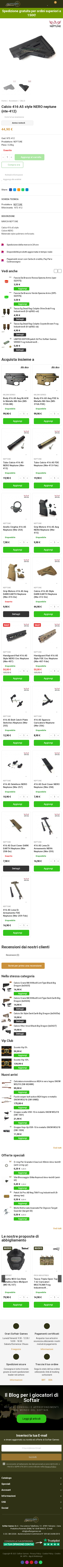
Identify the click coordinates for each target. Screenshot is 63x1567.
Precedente (52, 100)
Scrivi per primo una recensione (25, 965)
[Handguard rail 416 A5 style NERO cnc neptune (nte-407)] (16, 636)
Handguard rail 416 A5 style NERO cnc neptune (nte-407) (16, 658)
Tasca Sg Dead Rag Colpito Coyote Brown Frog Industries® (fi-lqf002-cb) (36, 325)
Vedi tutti (57, 1148)
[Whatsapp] (40, 1562)
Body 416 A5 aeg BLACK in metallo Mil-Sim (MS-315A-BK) (15, 401)
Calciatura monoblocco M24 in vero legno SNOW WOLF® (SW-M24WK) (37, 1082)
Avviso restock (18, 123)
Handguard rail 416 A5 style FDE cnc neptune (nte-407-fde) (46, 658)
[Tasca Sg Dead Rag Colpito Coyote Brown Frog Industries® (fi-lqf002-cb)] (6, 327)
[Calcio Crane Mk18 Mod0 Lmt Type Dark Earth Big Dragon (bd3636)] (6, 1002)
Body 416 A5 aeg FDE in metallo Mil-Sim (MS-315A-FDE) (46, 401)
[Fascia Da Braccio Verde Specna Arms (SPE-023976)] (6, 297)
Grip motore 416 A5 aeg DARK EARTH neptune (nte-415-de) (15, 594)
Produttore (6, 204)
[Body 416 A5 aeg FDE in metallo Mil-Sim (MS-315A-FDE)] (47, 379)
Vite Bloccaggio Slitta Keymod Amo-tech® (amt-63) (37, 1178)
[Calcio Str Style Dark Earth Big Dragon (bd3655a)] (6, 1017)
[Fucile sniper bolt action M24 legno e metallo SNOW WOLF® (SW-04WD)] (6, 1100)
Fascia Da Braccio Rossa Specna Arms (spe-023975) (35, 279)
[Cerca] (42, 4)
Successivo (59, 100)
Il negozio (16, 1349)
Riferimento (7, 208)
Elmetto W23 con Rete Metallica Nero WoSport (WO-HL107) (15, 1282)
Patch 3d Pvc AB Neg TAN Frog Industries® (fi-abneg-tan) (36, 1194)
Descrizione (8, 216)
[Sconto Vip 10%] (6, 1064)
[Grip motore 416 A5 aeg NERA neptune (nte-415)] (47, 508)
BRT (43, 1380)
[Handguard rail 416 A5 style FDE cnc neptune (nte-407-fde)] (47, 636)
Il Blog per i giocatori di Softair (31, 1397)
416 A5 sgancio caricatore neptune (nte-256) (44, 723)
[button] (4, 49)
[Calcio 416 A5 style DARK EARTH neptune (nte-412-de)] (47, 572)
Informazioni (47, 1349)
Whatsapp (22, 189)
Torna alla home (55, 100)
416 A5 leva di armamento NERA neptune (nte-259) (44, 848)
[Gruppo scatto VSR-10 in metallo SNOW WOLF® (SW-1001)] (6, 1116)
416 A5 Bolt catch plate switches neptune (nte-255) (15, 723)
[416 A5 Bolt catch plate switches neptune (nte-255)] (16, 700)
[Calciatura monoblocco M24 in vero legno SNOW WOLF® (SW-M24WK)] (6, 1085)
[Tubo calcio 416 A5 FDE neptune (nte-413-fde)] (47, 443)
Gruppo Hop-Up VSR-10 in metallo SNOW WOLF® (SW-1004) (37, 1128)
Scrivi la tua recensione (14, 117)
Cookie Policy (47, 1554)
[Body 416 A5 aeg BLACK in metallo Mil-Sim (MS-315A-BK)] (16, 379)
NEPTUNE (17, 142)
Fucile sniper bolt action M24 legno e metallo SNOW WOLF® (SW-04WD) (35, 1098)
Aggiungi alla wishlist (12, 179)
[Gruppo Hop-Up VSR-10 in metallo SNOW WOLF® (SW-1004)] (6, 1131)
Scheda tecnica (9, 199)
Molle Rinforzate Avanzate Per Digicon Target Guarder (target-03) (35, 1209)
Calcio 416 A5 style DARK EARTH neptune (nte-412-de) (45, 594)
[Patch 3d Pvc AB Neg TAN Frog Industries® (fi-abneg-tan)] (6, 1196)
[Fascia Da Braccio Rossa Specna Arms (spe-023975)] (6, 281)
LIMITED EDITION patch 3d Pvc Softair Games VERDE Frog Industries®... (35, 340)
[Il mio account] (59, 4)
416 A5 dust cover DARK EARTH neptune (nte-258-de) (16, 848)
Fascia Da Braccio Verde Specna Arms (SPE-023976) (35, 294)
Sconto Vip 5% (20, 1047)
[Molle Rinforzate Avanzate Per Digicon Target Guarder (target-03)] (6, 1212)
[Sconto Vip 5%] (6, 1051)
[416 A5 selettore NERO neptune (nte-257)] (16, 765)
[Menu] (2, 4)
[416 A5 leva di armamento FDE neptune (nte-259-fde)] (16, 891)
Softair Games (23, 1554)
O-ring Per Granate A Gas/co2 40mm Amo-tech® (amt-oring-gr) (37, 1163)
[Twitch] (36, 1562)
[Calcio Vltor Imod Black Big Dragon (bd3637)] (6, 1030)
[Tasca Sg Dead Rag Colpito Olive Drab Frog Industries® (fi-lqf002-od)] (6, 312)
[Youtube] (31, 1562)
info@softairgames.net (31, 1531)
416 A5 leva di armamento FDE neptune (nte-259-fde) (15, 913)
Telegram (26, 189)
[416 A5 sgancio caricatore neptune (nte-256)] (47, 700)
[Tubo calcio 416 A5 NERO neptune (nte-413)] (16, 443)
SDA (50, 1380)
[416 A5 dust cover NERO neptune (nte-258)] (47, 765)
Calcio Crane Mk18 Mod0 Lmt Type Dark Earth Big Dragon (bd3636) (37, 999)
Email (18, 189)
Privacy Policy (50, 1467)
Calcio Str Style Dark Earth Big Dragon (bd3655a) (37, 1013)
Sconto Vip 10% (21, 1060)
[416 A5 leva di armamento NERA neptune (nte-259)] (47, 826)
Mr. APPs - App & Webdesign (31, 1556)
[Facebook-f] (22, 1562)
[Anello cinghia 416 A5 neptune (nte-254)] (16, 508)
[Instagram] (27, 1562)
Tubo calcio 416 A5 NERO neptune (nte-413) (14, 465)
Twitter (14, 189)
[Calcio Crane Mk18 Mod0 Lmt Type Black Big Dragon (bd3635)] (6, 987)
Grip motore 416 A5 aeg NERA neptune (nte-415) (46, 530)
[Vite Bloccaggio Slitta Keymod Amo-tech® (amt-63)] (6, 1181)
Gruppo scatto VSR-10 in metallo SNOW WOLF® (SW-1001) (36, 1113)
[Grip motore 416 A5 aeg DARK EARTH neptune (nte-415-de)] (16, 572)
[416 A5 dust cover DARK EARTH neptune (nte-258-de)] (16, 826)
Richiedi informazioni (14, 175)
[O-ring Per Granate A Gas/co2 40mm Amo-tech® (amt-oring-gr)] (6, 1166)
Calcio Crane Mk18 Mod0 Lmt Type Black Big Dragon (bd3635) (35, 984)
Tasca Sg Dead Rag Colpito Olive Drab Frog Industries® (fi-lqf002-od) (34, 310)
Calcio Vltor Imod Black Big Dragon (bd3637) (35, 1026)
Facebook (10, 189)
